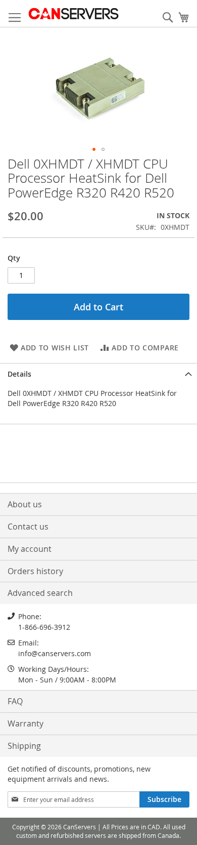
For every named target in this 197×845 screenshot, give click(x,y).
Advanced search (40, 592)
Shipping (24, 745)
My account (30, 548)
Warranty (25, 723)
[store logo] (73, 13)
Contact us (28, 526)
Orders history (35, 571)
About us (25, 504)
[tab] (98, 373)
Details (19, 374)
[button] (93, 149)
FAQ (15, 701)
